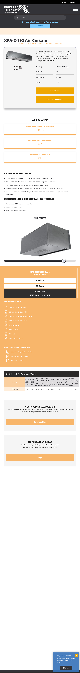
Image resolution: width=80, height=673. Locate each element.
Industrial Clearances (16, 338)
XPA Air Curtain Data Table (18, 312)
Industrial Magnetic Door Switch (21, 352)
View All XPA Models (54, 99)
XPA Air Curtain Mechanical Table (20, 316)
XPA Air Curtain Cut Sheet (17, 308)
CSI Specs (40, 286)
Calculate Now (40, 422)
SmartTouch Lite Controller (20, 356)
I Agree (66, 668)
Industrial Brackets (17, 361)
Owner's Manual (14, 325)
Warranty (12, 334)
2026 (37, 295)
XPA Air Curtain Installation (18, 321)
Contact (72, 2)
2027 (32, 295)
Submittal (39, 280)
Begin (40, 457)
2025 (42, 295)
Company (64, 2)
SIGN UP (40, 26)
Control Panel (14, 330)
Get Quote (54, 91)
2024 (48, 295)
